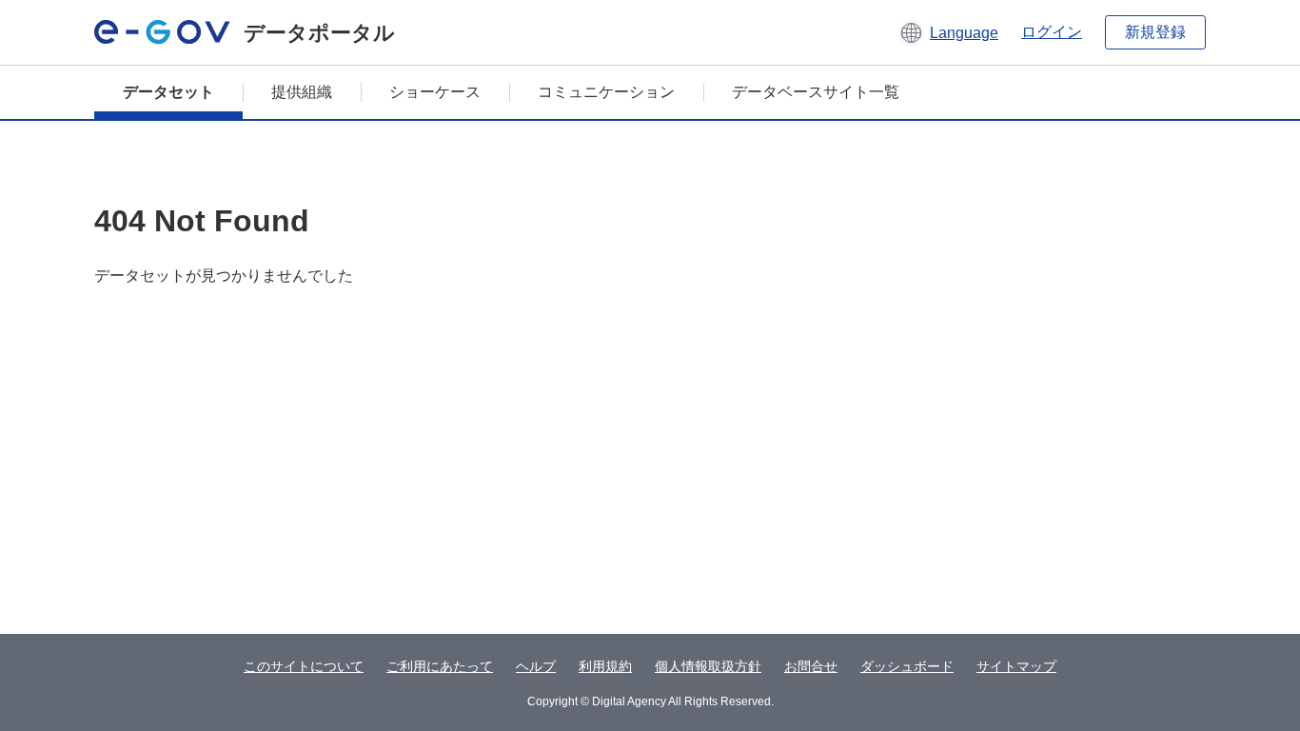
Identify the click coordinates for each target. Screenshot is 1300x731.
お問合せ (810, 666)
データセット (168, 92)
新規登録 (1155, 32)
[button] (948, 32)
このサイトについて (304, 666)
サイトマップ (1016, 666)
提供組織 (301, 92)
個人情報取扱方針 (708, 666)
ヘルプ (536, 666)
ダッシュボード (907, 666)
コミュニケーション (606, 92)
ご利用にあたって (439, 666)
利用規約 (605, 666)
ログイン (1051, 32)
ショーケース (435, 92)
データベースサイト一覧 (815, 92)
